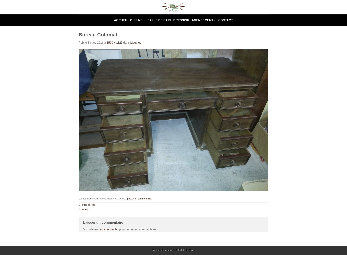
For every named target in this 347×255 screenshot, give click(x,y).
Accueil (121, 20)
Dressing (181, 20)
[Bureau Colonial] (173, 120)
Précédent (87, 204)
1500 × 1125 (115, 42)
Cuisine (136, 20)
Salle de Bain (159, 20)
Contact (225, 20)
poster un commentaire (139, 198)
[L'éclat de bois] (173, 7)
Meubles (135, 42)
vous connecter (108, 229)
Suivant (85, 209)
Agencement (202, 20)
